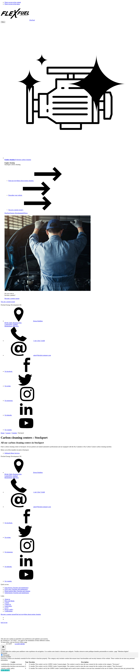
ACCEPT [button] (9, 644)
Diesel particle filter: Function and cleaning (17, 591)
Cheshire (14, 433)
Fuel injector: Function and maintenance (16, 587)
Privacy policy (9, 609)
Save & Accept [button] (5, 670)
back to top (4, 622)
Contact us (8, 604)
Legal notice (8, 606)
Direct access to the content (13, 2)
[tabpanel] (69, 664)
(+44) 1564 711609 (39, 341)
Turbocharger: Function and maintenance (17, 593)
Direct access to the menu (12, 4)
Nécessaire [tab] (4, 653)
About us (7, 599)
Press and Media (9, 601)
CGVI (6, 608)
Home (2, 433)
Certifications (8, 611)
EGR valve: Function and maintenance (16, 589)
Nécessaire (6, 655)
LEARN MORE (20, 644)
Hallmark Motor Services (12, 453)
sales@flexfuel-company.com (42, 355)
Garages (8, 433)
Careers (7, 602)
